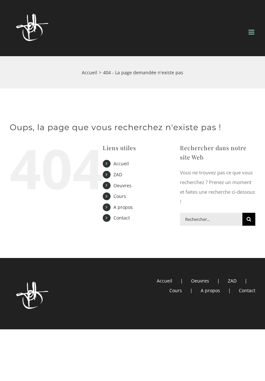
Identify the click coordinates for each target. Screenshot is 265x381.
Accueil (121, 163)
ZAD (117, 174)
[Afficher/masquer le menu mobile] (252, 32)
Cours (119, 196)
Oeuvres (122, 185)
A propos (123, 207)
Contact (121, 218)
